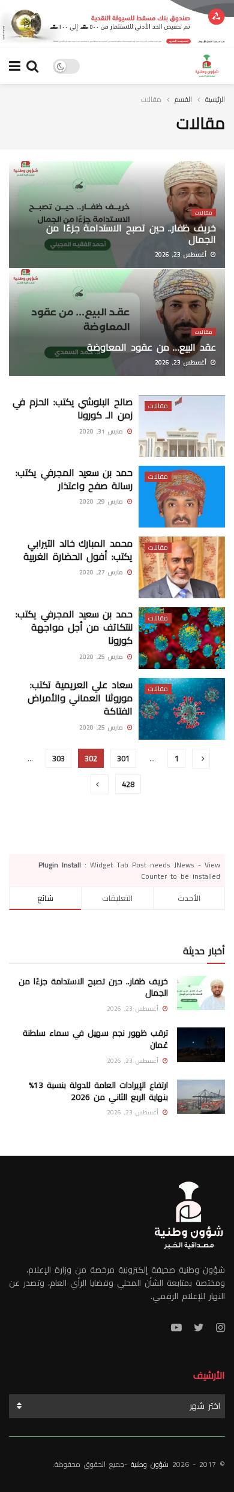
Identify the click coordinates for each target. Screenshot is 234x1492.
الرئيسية (215, 99)
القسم (183, 99)
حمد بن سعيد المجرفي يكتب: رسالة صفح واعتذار (74, 479)
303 (58, 758)
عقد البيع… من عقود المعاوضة (151, 347)
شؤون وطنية (150, 1464)
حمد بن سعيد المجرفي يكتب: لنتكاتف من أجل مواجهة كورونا (74, 627)
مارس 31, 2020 (102, 431)
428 (128, 784)
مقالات (151, 99)
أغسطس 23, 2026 (182, 254)
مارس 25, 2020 (102, 656)
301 (123, 758)
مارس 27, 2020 (102, 572)
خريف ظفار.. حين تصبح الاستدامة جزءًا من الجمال (131, 233)
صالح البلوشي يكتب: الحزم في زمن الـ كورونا (73, 408)
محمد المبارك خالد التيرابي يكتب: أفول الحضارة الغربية (78, 549)
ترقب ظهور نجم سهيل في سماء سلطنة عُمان (95, 1039)
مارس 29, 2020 (102, 501)
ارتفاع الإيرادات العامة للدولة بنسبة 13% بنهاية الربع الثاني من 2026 (98, 1091)
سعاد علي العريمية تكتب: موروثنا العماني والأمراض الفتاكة (80, 698)
